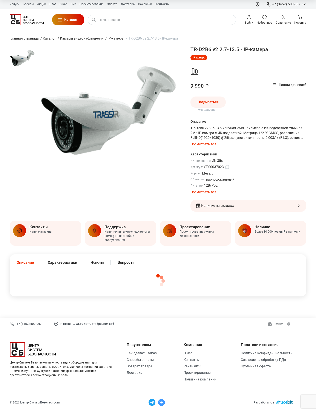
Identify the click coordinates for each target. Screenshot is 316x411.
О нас (188, 353)
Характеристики (62, 262)
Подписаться (208, 102)
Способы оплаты (140, 360)
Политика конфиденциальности (266, 353)
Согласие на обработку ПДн (263, 360)
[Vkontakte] (161, 402)
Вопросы (126, 262)
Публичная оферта (256, 366)
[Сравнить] (194, 71)
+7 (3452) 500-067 (29, 323)
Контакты (191, 360)
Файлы (97, 262)
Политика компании (200, 379)
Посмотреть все (203, 144)
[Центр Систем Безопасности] (27, 19)
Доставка (134, 373)
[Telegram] (152, 402)
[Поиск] (93, 19)
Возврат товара (139, 366)
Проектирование (197, 373)
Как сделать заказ (142, 353)
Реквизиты (192, 366)
